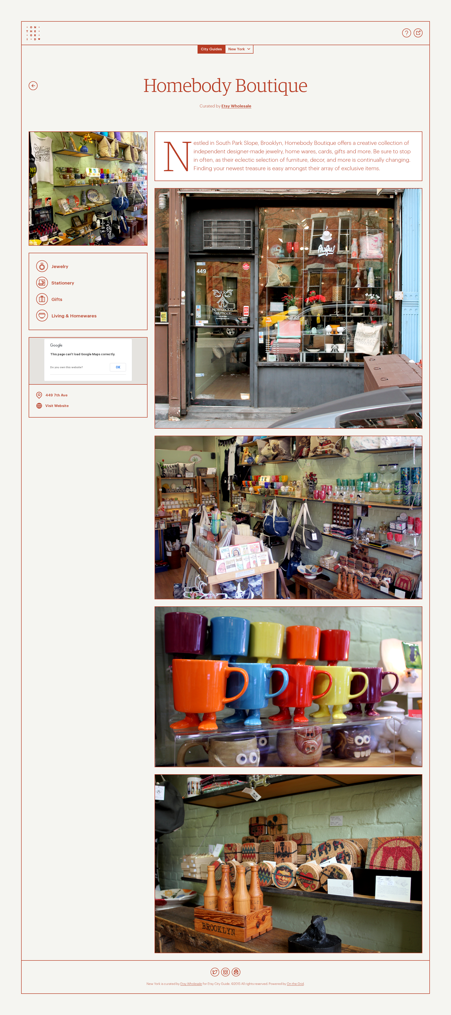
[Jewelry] (42, 271)
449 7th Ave (56, 395)
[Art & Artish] (33, 86)
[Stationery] (42, 287)
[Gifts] (42, 304)
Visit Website (57, 406)
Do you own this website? (66, 367)
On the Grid (295, 983)
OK (118, 367)
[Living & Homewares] (42, 320)
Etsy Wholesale (236, 106)
